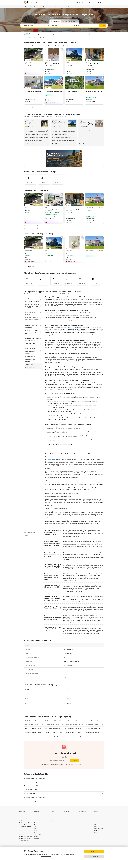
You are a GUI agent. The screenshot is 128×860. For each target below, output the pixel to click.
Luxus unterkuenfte (37, 834)
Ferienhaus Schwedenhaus (31, 63)
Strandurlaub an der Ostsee (24, 820)
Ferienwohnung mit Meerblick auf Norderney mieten (25, 827)
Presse (95, 814)
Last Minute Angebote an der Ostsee (25, 836)
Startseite (26, 37)
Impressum (96, 826)
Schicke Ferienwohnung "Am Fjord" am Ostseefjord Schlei (59, 91)
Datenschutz (96, 824)
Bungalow (36, 814)
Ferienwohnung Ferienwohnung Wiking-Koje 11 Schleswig (86, 123)
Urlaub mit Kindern (72, 327)
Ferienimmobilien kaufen (98, 818)
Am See (35, 830)
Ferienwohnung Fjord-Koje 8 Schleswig (34, 91)
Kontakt (50, 820)
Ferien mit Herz (97, 816)
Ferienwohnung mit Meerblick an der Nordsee (26, 830)
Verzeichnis (96, 830)
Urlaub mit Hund (22, 812)
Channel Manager (82, 812)
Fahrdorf (81, 120)
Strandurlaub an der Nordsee (24, 822)
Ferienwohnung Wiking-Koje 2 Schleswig (95, 63)
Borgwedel (54, 120)
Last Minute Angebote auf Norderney (26, 838)
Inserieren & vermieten (68, 812)
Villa (35, 820)
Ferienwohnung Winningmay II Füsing (54, 209)
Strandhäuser (36, 838)
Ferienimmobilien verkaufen (99, 820)
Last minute (36, 826)
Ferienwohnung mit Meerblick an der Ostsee (26, 834)
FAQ (50, 818)
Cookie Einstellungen (94, 856)
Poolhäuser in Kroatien (23, 824)
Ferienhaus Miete (37, 816)
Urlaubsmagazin (52, 814)
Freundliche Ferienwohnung (72, 91)
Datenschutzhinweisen (46, 856)
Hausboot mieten (37, 812)
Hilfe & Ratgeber (67, 816)
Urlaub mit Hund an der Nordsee (25, 816)
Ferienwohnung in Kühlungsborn (25, 842)
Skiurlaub (36, 832)
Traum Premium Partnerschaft (69, 814)
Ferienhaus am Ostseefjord (72, 63)
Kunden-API (81, 814)
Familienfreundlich (43, 37)
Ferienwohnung (51, 459)
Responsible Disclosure (98, 828)
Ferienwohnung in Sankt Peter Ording (26, 846)
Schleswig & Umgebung (34, 37)
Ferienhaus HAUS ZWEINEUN (73, 252)
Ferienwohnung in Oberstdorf (24, 844)
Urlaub (48, 349)
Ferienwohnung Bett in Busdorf (52, 63)
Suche (50, 812)
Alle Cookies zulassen (94, 851)
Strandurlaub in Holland (23, 818)
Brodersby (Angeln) (29, 120)
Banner (65, 818)
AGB (95, 822)
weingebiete (36, 836)
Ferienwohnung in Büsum (24, 840)
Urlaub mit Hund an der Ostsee (24, 814)
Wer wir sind (96, 812)
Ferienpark (36, 822)
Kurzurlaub (36, 828)
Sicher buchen (51, 816)
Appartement (36, 824)
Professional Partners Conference (85, 816)
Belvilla (95, 832)
